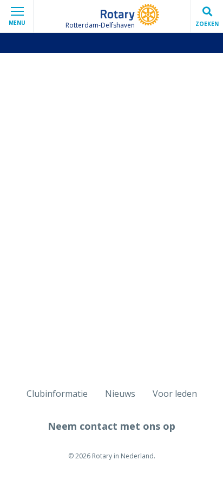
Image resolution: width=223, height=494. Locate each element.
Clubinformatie (57, 394)
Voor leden (175, 394)
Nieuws (120, 394)
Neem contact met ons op (111, 425)
